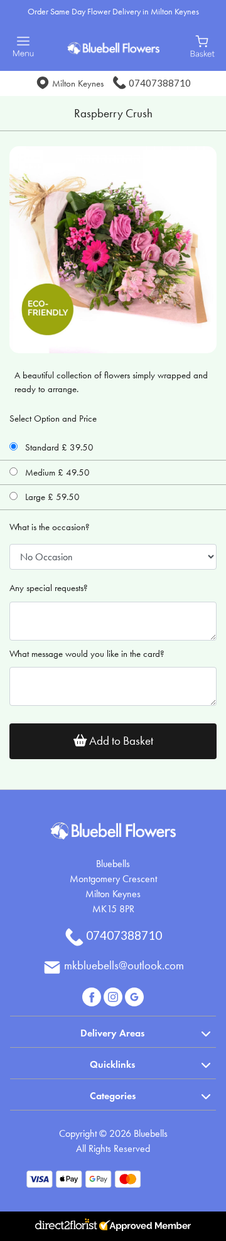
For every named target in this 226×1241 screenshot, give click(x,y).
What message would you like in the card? (86, 653)
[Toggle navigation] (23, 46)
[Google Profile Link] (134, 995)
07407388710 (160, 82)
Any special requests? (48, 588)
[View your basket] (202, 45)
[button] (113, 1031)
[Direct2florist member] (113, 1226)
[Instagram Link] (114, 995)
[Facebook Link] (93, 995)
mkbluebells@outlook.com (124, 965)
